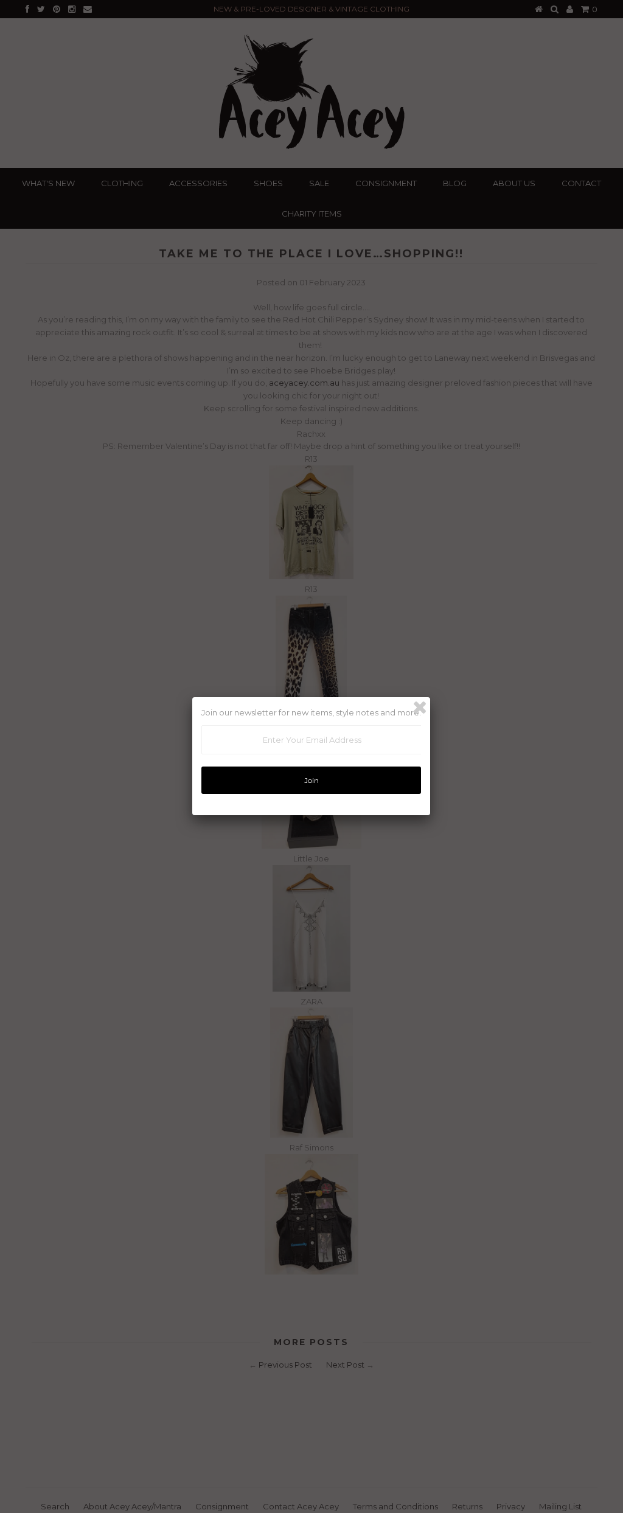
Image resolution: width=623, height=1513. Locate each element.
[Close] (420, 707)
